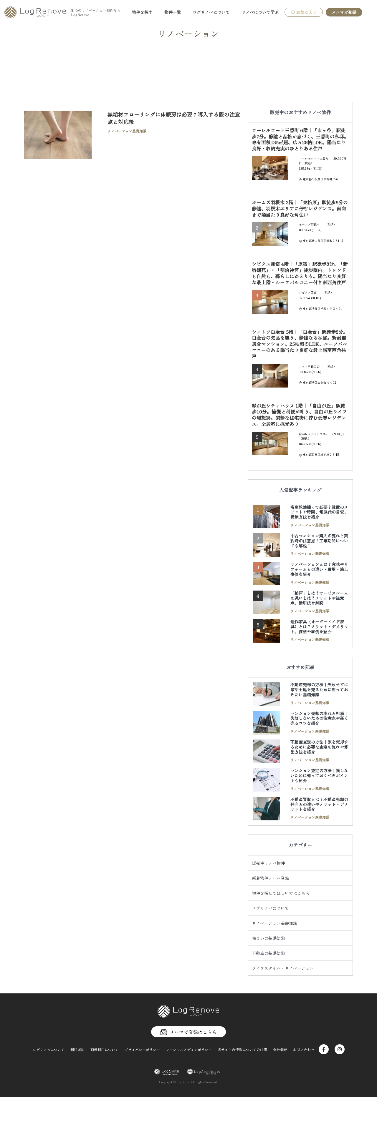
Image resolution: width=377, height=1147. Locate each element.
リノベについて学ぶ (260, 12)
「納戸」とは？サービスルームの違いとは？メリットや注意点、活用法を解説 (319, 598)
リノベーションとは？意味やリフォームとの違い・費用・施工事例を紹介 (319, 569)
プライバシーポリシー (142, 1049)
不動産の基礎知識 (268, 953)
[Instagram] (340, 1049)
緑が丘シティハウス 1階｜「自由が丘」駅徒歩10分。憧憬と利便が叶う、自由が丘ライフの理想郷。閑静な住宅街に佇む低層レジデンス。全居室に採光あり (299, 414)
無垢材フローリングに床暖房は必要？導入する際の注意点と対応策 (174, 117)
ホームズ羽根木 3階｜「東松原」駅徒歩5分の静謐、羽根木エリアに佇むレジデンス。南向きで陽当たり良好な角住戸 (300, 208)
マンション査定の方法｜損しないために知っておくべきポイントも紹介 (319, 775)
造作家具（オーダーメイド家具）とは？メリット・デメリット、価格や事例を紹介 (319, 626)
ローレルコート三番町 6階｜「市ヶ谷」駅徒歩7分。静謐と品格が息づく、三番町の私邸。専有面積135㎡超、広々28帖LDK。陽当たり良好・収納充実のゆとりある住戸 (300, 139)
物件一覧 (172, 12)
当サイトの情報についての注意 (242, 1049)
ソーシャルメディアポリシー (189, 1049)
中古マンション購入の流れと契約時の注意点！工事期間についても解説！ (319, 540)
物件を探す (142, 12)
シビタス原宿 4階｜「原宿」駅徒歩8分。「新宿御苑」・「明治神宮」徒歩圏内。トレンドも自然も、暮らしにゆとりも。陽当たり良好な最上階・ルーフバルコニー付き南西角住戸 (300, 272)
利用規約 (77, 1049)
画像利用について (104, 1049)
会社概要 (280, 1049)
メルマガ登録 (344, 12)
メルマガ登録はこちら (193, 1031)
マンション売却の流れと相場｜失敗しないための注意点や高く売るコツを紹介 (319, 718)
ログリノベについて (211, 12)
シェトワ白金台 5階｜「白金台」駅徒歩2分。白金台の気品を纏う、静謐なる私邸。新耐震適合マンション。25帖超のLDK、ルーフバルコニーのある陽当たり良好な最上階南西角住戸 (300, 344)
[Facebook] (324, 1049)
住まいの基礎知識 (268, 938)
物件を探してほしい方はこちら (281, 893)
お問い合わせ (303, 1049)
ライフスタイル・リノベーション (283, 968)
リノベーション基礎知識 (274, 923)
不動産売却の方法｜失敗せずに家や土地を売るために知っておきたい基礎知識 (319, 689)
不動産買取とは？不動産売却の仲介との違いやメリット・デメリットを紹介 (319, 804)
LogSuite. (183, 1082)
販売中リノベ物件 (268, 863)
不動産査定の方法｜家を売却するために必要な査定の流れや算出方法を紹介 (319, 747)
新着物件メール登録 (270, 878)
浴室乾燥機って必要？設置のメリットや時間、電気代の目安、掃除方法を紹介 (319, 512)
